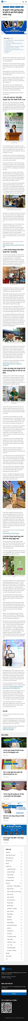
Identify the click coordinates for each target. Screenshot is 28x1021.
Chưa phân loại (9, 858)
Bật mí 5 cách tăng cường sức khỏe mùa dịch (13, 817)
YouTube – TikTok (11, 950)
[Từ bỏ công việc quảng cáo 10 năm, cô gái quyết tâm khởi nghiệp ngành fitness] (14, 786)
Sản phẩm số (10, 931)
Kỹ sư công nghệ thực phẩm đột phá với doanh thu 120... (12, 773)
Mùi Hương (10, 914)
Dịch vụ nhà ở (10, 897)
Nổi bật (7, 953)
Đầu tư (7, 863)
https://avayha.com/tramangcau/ (11, 533)
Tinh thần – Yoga (11, 942)
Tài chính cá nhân (11, 936)
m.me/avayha (8, 977)
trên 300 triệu (10, 877)
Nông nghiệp (6, 6)
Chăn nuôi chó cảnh (10, 855)
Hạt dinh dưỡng (12, 805)
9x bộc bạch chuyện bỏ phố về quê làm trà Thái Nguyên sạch (13, 751)
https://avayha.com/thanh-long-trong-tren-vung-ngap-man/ (13, 687)
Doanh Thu (6, 741)
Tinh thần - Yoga (7, 807)
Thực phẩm (18, 6)
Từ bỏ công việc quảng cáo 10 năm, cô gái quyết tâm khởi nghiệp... (13, 795)
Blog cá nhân (10, 888)
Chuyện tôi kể (14, 740)
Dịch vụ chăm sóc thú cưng (13, 891)
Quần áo (9, 928)
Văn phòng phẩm (11, 947)
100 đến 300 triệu (7, 762)
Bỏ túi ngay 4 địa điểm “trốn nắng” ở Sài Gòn (13, 839)
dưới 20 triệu (10, 874)
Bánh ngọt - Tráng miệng (9, 827)
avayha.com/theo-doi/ (8, 727)
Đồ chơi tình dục (11, 900)
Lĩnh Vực (8, 883)
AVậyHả (13, 1017)
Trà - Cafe (19, 741)
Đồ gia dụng (10, 902)
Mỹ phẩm (9, 917)
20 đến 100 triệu (7, 740)
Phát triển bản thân (8, 763)
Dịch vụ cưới (10, 894)
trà (22, 6)
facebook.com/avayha (8, 729)
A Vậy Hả (13, 762)
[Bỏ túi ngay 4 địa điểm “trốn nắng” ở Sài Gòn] (14, 830)
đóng (11, 38)
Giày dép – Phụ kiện (12, 908)
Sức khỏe (12, 6)
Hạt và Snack (10, 911)
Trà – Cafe (9, 945)
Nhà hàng (17, 827)
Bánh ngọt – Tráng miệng (13, 886)
